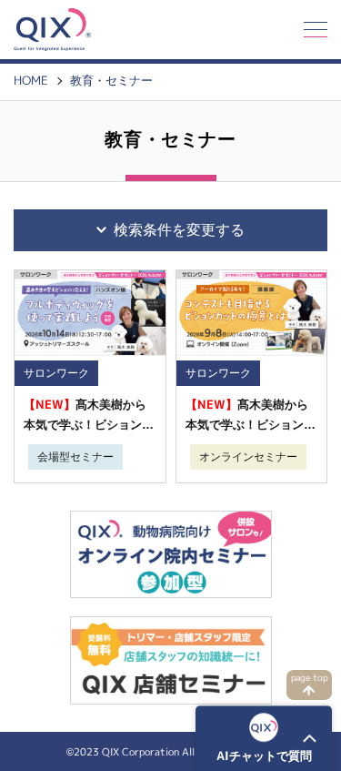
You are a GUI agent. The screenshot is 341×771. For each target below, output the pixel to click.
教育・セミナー (111, 80)
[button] (264, 738)
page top (309, 678)
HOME (31, 80)
